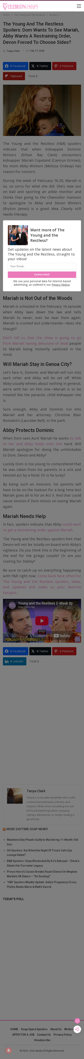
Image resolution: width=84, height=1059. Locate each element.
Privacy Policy (63, 1034)
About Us (56, 1029)
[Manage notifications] (8, 1050)
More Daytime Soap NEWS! (27, 829)
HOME (14, 1029)
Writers (69, 1029)
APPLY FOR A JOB (23, 1034)
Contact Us (44, 1034)
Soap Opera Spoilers (34, 1029)
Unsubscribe (42, 1040)
